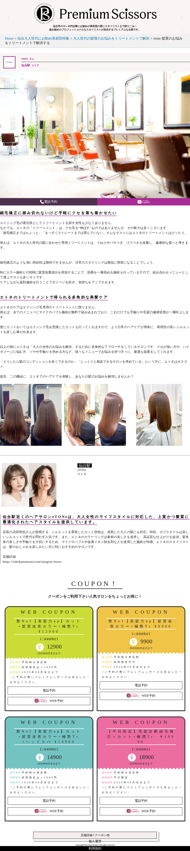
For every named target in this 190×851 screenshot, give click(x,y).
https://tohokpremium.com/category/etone (32, 561)
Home (9, 38)
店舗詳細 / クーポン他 (95, 835)
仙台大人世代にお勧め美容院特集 (43, 38)
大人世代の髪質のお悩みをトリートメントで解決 (111, 38)
